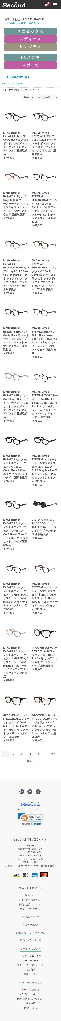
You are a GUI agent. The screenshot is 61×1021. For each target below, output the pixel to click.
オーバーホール (31, 960)
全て (4, 84)
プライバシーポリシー (30, 994)
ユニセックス (30, 31)
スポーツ (30, 65)
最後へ (30, 760)
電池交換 (30, 969)
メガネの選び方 (31, 924)
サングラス (30, 47)
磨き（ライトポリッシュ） (30, 965)
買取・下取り (30, 974)
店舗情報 (30, 1003)
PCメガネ (30, 57)
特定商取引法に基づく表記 (30, 999)
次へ (53, 753)
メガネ (11, 84)
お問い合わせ (30, 1008)
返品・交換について (30, 909)
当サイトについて (30, 990)
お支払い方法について (30, 900)
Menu (55, 2)
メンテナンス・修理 (30, 956)
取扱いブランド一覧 (30, 940)
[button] (30, 819)
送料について (30, 895)
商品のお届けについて (30, 904)
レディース (31, 39)
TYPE (19, 84)
